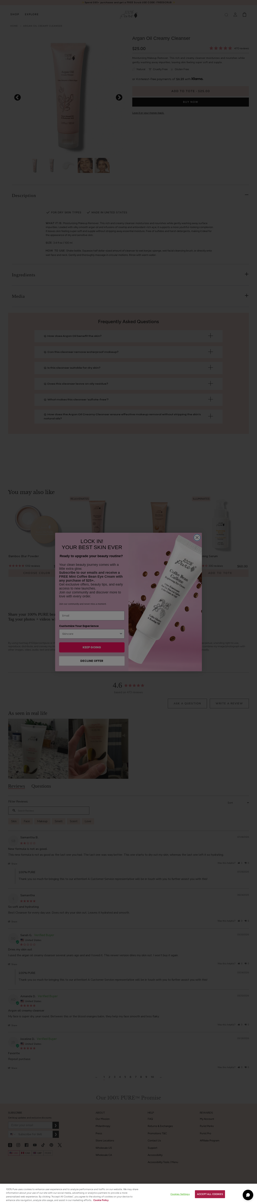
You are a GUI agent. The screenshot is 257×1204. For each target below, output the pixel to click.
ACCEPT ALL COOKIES (210, 1194)
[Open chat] (248, 1195)
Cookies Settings (180, 1194)
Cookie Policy (101, 1200)
